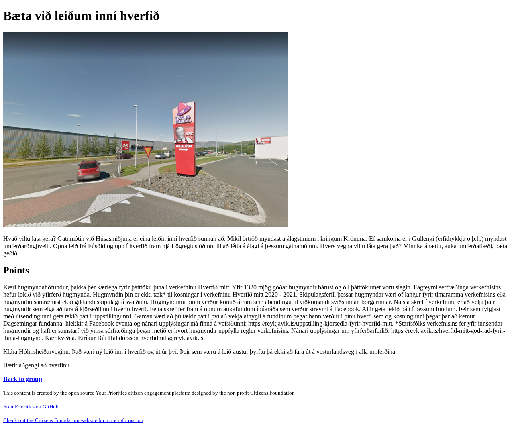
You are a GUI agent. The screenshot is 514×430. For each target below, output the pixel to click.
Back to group (22, 378)
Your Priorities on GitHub (31, 407)
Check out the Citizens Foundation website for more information (73, 420)
